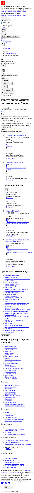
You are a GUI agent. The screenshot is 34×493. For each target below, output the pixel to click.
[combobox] (9, 61)
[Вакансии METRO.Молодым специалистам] (19, 222)
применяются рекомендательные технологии (16, 471)
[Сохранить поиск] (3, 70)
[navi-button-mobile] (3, 44)
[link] (4, 34)
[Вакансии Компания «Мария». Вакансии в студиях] (19, 249)
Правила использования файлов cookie (13, 15)
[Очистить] (3, 65)
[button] (3, 38)
